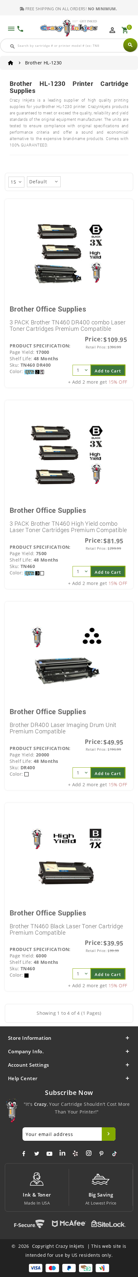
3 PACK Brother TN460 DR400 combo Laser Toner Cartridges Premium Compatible (67, 325)
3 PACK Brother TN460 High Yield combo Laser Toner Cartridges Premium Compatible (68, 527)
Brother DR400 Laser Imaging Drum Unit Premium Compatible (63, 728)
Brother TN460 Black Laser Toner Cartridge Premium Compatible (66, 929)
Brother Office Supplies (48, 308)
